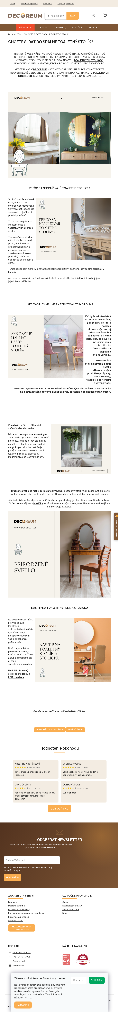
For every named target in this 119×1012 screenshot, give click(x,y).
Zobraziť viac (59, 808)
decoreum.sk (19, 619)
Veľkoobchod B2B (70, 909)
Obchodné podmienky (18, 909)
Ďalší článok (75, 729)
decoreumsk (19, 965)
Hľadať (72, 15)
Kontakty (47, 3)
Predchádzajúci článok (49, 729)
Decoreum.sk (19, 961)
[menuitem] (25, 27)
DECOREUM (40, 69)
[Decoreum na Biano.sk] (68, 957)
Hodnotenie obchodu (59, 748)
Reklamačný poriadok (18, 916)
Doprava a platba (29, 3)
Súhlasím (96, 980)
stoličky (38, 503)
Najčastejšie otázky (72, 905)
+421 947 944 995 (21, 956)
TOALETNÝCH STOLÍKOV (88, 60)
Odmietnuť (78, 980)
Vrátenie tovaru (15, 920)
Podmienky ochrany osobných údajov (26, 913)
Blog (64, 913)
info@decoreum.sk (22, 952)
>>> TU (27, 997)
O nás (12, 3)
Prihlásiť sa (12, 877)
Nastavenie (23, 1005)
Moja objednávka (66, 3)
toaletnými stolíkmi (19, 227)
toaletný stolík (96, 335)
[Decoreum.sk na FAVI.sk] (84, 957)
